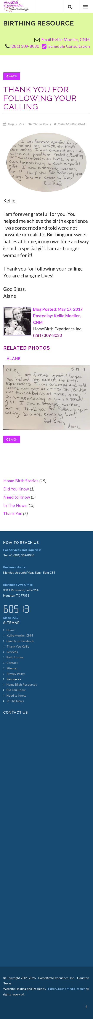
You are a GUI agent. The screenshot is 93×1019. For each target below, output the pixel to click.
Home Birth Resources (21, 684)
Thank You (12, 513)
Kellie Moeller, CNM (19, 635)
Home (10, 630)
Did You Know (16, 488)
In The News (15, 505)
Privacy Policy (15, 673)
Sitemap (12, 668)
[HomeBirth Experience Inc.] (16, 6)
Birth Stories (15, 657)
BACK (12, 76)
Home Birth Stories (20, 480)
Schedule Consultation (69, 46)
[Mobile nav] (85, 6)
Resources (13, 679)
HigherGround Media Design (66, 988)
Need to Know (16, 497)
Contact (12, 662)
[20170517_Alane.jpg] (46, 397)
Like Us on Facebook (20, 641)
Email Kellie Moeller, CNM (65, 39)
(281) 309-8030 (24, 46)
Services (12, 652)
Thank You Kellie (17, 646)
